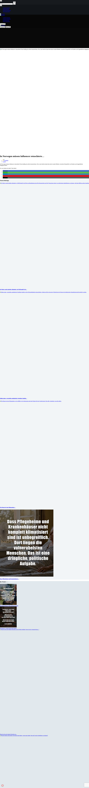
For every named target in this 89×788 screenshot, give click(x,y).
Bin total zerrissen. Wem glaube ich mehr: (9, 605)
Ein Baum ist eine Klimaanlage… (8, 507)
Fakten (4, 161)
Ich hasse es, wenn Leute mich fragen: (8, 628)
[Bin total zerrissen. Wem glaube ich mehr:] (8, 604)
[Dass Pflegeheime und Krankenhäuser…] (26, 576)
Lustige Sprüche (6, 17)
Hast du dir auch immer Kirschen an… (8, 734)
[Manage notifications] (2, 785)
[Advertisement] (44, 38)
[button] (5, 171)
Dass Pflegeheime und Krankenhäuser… (9, 579)
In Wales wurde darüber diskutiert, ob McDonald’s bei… (13, 289)
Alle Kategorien (6, 21)
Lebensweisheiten (7, 18)
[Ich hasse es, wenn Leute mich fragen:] (8, 627)
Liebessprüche (6, 20)
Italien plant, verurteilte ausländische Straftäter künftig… (13, 398)
